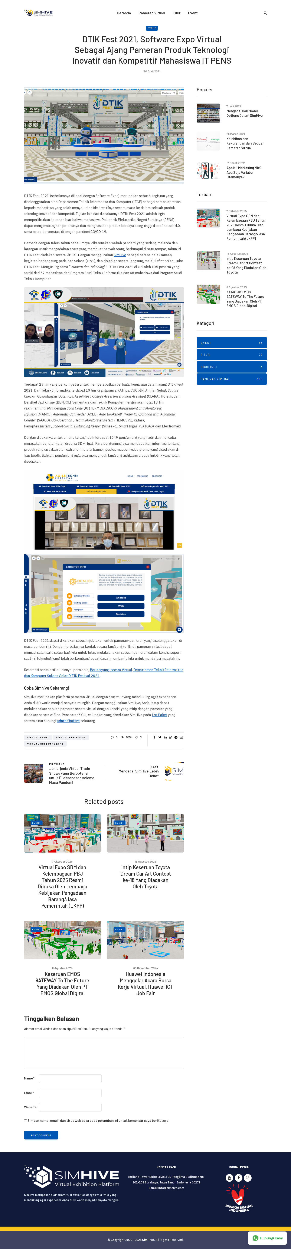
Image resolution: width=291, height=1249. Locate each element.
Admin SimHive (68, 721)
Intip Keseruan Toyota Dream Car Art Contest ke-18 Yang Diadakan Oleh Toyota (145, 876)
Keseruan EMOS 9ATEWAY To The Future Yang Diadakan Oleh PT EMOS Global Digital (62, 983)
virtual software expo (45, 744)
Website (30, 1107)
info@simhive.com (171, 1188)
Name (29, 1078)
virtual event (38, 737)
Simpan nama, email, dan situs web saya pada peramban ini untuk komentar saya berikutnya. (98, 1120)
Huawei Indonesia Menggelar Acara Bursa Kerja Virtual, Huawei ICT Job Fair (145, 983)
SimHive (120, 255)
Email (29, 1093)
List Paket (159, 715)
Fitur (176, 12)
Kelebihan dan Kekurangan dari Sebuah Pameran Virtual (245, 143)
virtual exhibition (70, 737)
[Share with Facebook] (154, 737)
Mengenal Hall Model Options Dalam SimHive (244, 113)
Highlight (232, 367)
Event (193, 12)
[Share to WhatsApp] (170, 737)
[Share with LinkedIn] (165, 737)
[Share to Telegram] (176, 737)
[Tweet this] (160, 737)
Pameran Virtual (152, 12)
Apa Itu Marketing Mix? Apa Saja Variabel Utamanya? (244, 172)
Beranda (124, 12)
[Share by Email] (181, 737)
